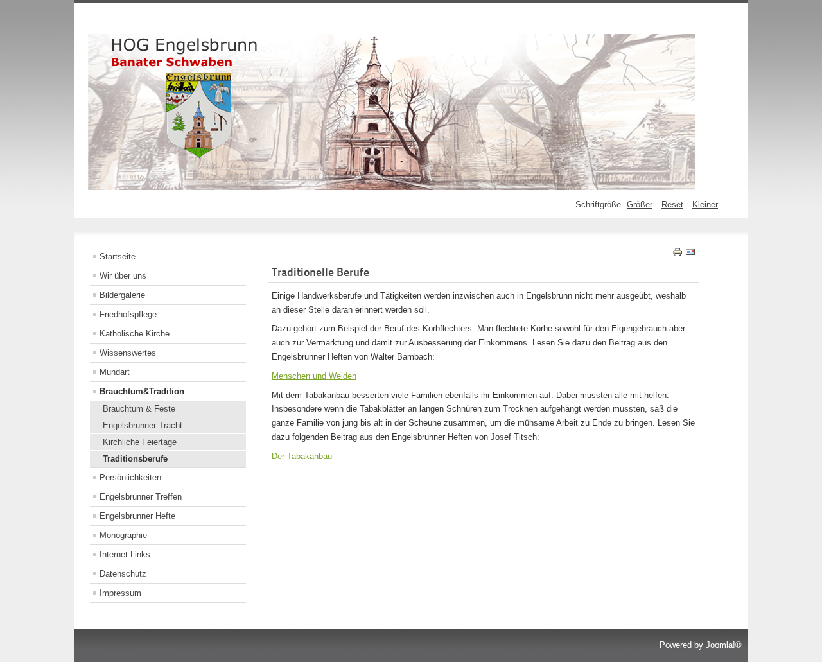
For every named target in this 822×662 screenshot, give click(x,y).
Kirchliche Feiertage (140, 442)
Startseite (118, 256)
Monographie (123, 535)
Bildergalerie (122, 295)
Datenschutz (123, 574)
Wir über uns (123, 276)
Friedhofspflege (128, 314)
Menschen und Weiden (314, 376)
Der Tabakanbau (302, 456)
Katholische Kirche (135, 333)
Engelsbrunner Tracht (142, 425)
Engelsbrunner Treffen (141, 496)
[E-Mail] (690, 254)
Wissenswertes (128, 353)
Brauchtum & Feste (139, 409)
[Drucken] (677, 254)
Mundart (115, 372)
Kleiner (705, 204)
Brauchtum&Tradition (142, 391)
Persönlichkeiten (130, 477)
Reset (672, 204)
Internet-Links (125, 554)
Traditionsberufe (135, 459)
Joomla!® (724, 645)
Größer (639, 204)
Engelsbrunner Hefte (137, 516)
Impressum (120, 593)
